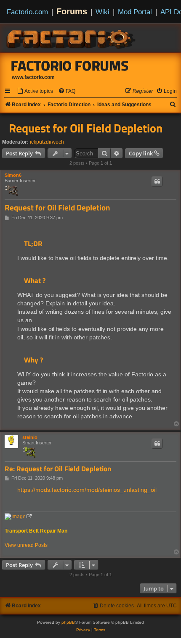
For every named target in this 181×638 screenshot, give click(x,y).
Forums (71, 11)
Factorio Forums (70, 65)
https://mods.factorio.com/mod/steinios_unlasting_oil (87, 489)
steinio (29, 437)
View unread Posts (26, 545)
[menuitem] (35, 91)
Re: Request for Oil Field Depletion (58, 469)
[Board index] (71, 38)
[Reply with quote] (157, 181)
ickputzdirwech (47, 142)
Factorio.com (27, 12)
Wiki (102, 12)
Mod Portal (135, 12)
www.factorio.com (33, 77)
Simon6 (13, 175)
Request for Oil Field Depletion (85, 128)
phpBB (68, 622)
